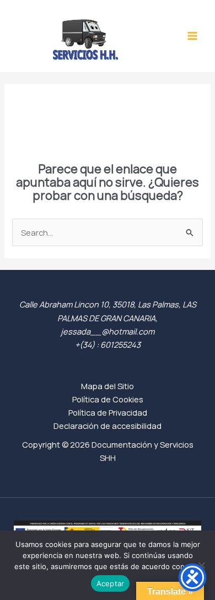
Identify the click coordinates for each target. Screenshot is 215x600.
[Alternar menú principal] (192, 35)
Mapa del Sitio (107, 385)
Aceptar (110, 583)
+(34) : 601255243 (108, 344)
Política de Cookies (107, 399)
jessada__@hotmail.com (107, 331)
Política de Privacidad (107, 412)
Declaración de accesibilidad (107, 425)
